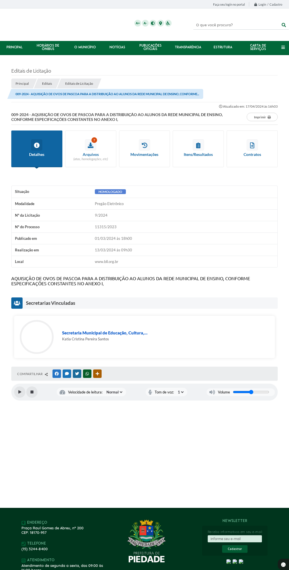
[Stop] (32, 392)
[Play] (19, 392)
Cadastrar (235, 549)
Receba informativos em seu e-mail (235, 532)
